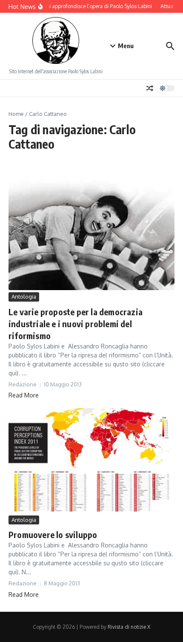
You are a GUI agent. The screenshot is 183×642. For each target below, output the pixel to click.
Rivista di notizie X (129, 627)
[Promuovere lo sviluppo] (91, 458)
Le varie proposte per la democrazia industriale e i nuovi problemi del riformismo (76, 323)
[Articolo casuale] (149, 88)
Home (16, 113)
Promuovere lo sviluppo (53, 534)
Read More (24, 395)
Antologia (23, 296)
